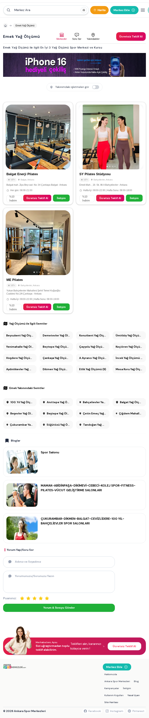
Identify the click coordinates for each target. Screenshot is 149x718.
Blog (136, 681)
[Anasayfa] (5, 25)
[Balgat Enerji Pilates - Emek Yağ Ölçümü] (38, 153)
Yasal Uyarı (133, 695)
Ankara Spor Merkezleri (117, 681)
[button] (46, 10)
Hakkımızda (110, 674)
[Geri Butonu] (66, 137)
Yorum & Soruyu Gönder (59, 607)
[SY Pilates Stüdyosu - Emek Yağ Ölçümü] (111, 153)
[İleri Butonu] (10, 137)
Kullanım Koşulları (114, 695)
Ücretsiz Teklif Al (37, 198)
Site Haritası (111, 702)
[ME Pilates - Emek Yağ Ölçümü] (38, 260)
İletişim (61, 198)
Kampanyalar (111, 688)
